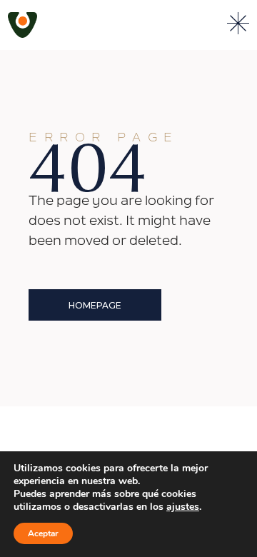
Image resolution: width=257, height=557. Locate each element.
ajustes (182, 507)
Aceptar (43, 533)
